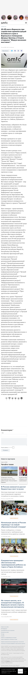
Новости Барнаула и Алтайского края (9, 639)
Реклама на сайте (5, 632)
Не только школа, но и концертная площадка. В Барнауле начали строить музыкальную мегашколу (12, 603)
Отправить (5, 450)
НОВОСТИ (3, 26)
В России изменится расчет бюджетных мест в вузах (13, 488)
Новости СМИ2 (4, 462)
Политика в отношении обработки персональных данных (13, 643)
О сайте (2, 635)
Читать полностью (14, 518)
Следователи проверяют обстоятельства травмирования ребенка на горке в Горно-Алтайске (13, 563)
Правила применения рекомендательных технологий (12, 641)
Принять (20, 671)
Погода (2, 634)
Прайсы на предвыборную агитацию (8, 637)
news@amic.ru (8, 661)
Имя (3, 432)
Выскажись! (5, 50)
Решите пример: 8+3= (6, 447)
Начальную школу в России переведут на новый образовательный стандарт (13, 524)
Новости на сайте (5, 626)
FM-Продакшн (4, 628)
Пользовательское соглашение (7, 630)
